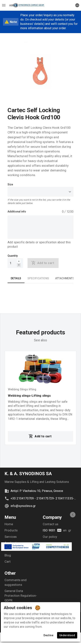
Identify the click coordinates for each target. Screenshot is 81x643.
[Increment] (19, 261)
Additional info (17, 211)
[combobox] (40, 191)
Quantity (13, 255)
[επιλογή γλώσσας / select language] (77, 5)
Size (10, 184)
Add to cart (43, 436)
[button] (73, 514)
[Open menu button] (4, 5)
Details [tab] (16, 278)
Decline (48, 635)
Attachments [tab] (64, 278)
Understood (67, 635)
